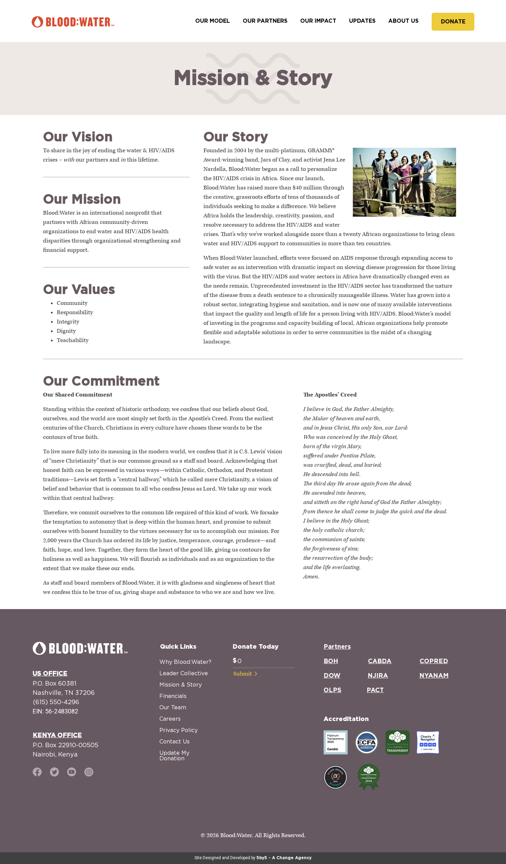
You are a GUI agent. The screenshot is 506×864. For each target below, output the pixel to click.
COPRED (434, 661)
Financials (173, 696)
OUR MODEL (212, 21)
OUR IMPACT (318, 21)
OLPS (332, 690)
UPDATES (362, 21)
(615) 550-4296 (56, 702)
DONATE (453, 21)
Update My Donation (174, 755)
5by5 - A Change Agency (284, 858)
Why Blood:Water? (185, 662)
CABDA (379, 661)
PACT (375, 690)
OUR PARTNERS (265, 21)
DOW (332, 676)
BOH (331, 661)
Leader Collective (183, 673)
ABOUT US (403, 21)
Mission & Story (180, 684)
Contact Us (174, 741)
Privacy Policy (178, 730)
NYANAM (434, 676)
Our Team (172, 707)
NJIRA (378, 676)
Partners (337, 647)
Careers (170, 719)
